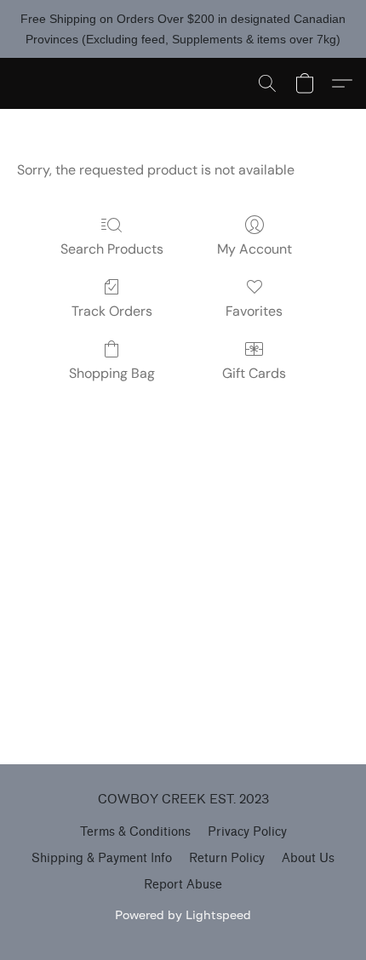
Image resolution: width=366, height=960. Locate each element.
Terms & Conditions (135, 832)
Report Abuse (183, 884)
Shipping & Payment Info (101, 858)
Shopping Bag (112, 373)
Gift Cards (254, 373)
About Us (308, 858)
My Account (254, 249)
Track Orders (111, 311)
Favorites (254, 311)
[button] (267, 83)
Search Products (111, 249)
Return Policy (227, 858)
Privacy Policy (247, 832)
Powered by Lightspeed (183, 914)
